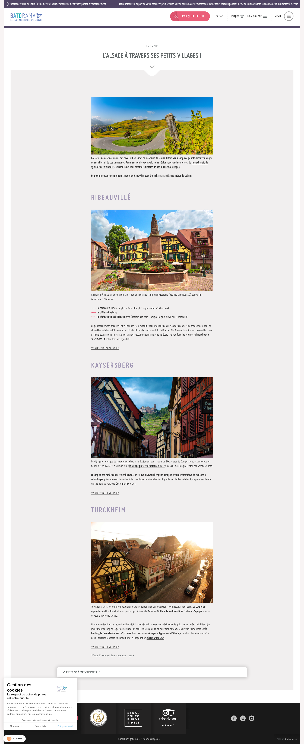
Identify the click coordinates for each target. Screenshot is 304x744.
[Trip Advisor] (168, 718)
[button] (14, 738)
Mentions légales (151, 739)
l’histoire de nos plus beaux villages (162, 167)
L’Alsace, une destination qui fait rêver (110, 158)
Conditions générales (129, 739)
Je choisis (40, 726)
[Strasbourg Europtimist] (133, 718)
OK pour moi (65, 726)
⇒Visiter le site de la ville (105, 347)
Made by (282, 739)
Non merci (15, 726)
